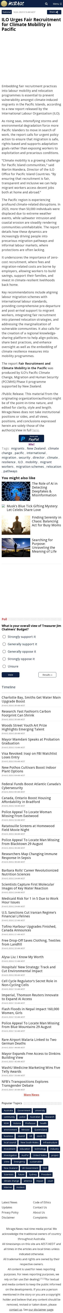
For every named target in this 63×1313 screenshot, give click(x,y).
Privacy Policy (10, 1212)
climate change (11, 1180)
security (24, 457)
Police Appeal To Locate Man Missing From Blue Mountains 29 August (30, 1025)
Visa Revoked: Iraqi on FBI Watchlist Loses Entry (29, 755)
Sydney (33, 1174)
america (28, 1180)
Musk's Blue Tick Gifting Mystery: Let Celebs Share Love (32, 508)
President (46, 1174)
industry (54, 1148)
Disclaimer (8, 1217)
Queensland (40, 1129)
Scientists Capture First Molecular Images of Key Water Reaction (28, 886)
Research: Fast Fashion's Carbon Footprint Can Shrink (26, 713)
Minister (26, 1129)
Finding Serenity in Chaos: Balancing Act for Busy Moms (46, 521)
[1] (41, 1278)
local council (10, 1142)
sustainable (36, 1161)
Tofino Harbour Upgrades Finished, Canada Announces (29, 928)
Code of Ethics (42, 1202)
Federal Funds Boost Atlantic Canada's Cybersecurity (31, 786)
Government (23, 1110)
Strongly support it (22, 637)
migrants (17, 448)
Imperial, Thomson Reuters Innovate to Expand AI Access (30, 997)
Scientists (9, 1174)
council (21, 1136)
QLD (45, 1168)
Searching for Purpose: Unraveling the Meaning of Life (44, 546)
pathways (10, 471)
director (39, 457)
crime (6, 1161)
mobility (31, 462)
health (43, 1123)
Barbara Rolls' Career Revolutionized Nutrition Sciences (30, 872)
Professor (30, 1123)
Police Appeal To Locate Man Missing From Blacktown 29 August (30, 842)
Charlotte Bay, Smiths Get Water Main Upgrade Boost (31, 699)
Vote (10, 674)
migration (9, 457)
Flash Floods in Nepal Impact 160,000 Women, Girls (30, 1011)
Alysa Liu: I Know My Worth (23, 957)
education (25, 1148)
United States (40, 1155)
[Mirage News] (12, 3)
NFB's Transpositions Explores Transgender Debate (25, 1083)
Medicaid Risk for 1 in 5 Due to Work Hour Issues (30, 900)
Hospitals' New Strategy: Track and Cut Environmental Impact (29, 969)
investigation (10, 1155)
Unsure (13, 666)
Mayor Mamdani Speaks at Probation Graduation (30, 741)
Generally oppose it (22, 651)
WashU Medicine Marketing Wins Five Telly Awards (31, 1069)
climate (52, 457)
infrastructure (50, 1142)
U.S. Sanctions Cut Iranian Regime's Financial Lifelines (29, 914)
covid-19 (41, 1136)
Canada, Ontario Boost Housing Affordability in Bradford (26, 800)
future (21, 1174)
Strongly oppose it (21, 659)
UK (30, 1136)
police (22, 1116)
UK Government (30, 1168)
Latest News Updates (9, 1204)
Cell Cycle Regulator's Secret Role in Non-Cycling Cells (29, 983)
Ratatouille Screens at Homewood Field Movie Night (28, 828)
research (49, 1116)
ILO (20, 462)
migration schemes (30, 467)
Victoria (17, 1123)
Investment (9, 1148)
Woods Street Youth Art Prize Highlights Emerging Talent (24, 727)
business (8, 1136)
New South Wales (30, 1142)
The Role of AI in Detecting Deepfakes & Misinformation (44, 489)
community (9, 1116)
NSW (6, 1123)
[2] (44, 1278)
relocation (53, 467)
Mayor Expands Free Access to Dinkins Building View (31, 1055)
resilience (8, 462)
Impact (39, 1180)
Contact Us (40, 1207)
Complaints (40, 1217)
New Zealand (36, 448)
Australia (8, 1110)
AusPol (25, 1155)
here (35, 430)
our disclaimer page (41, 1309)
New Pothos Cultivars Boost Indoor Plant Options (29, 769)
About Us (39, 1212)
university (40, 1110)
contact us (15, 1309)
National (7, 12)
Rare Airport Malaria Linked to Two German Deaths (29, 1041)
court (50, 1180)
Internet (8, 1187)
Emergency (19, 1161)
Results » (47, 674)
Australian (35, 1116)
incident (20, 1187)
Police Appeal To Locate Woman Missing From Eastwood (27, 814)
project (54, 1155)
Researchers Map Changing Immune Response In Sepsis (29, 856)
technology (40, 1148)
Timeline (8, 687)
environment (10, 1129)
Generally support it (22, 644)
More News (31, 1095)
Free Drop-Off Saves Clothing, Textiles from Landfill (31, 942)
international (36, 453)
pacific (19, 453)
